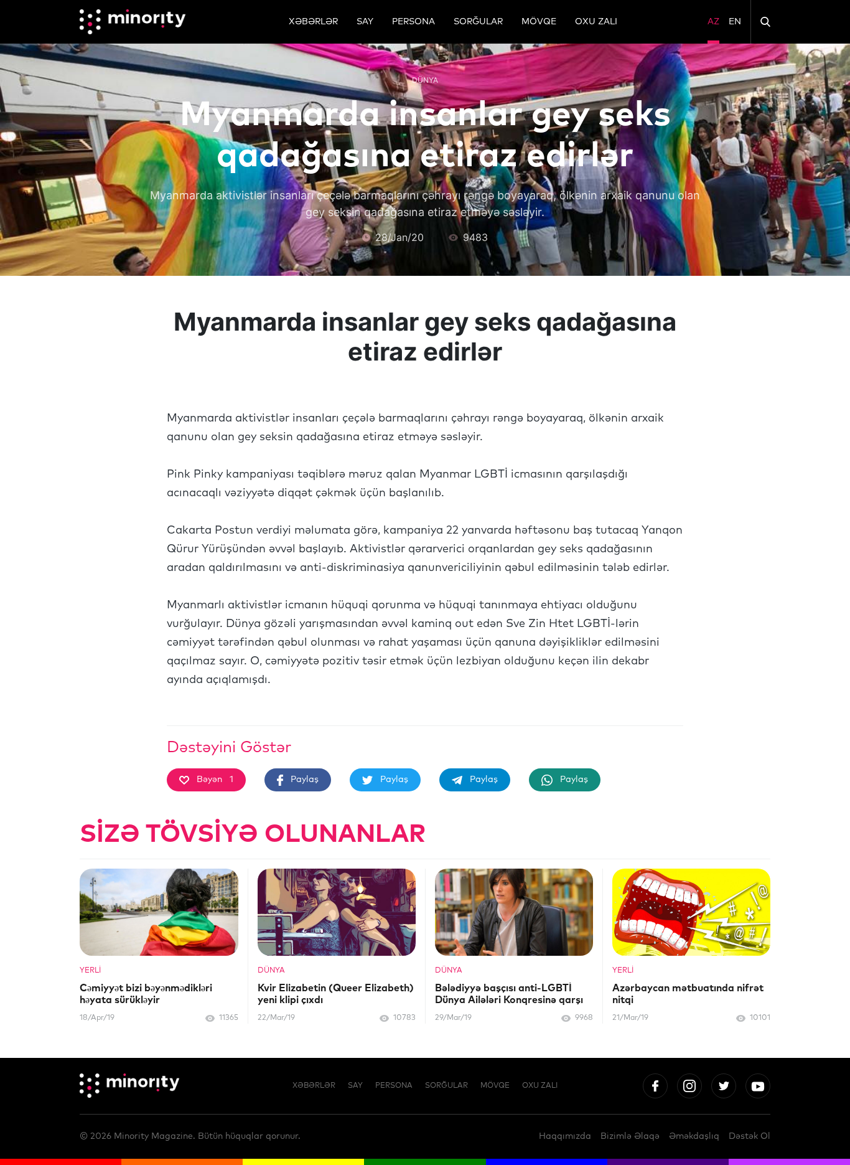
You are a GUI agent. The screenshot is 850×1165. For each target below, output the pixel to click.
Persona (413, 21)
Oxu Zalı (596, 21)
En (735, 21)
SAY (365, 21)
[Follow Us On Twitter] (723, 1085)
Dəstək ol (749, 1136)
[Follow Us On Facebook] (655, 1085)
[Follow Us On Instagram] (689, 1085)
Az (713, 21)
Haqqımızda (565, 1136)
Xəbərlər (313, 21)
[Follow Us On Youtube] (757, 1085)
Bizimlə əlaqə (630, 1136)
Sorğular (478, 21)
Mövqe (538, 21)
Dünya (425, 80)
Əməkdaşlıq (694, 1136)
